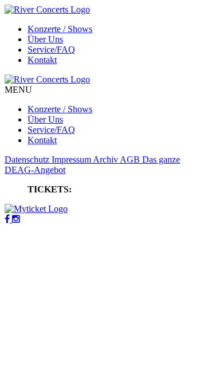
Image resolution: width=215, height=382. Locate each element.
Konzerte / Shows (60, 29)
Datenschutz (28, 159)
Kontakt (42, 60)
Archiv (106, 159)
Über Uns (45, 39)
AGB (131, 159)
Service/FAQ (51, 49)
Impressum (72, 159)
